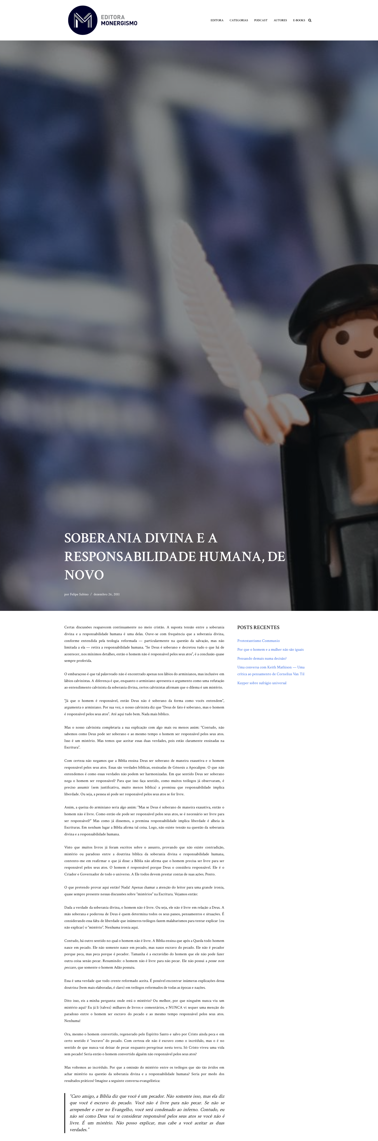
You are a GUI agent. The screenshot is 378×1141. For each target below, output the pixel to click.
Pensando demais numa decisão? (262, 658)
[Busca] (310, 20)
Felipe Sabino (79, 594)
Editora (217, 20)
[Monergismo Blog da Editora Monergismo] (102, 20)
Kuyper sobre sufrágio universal (261, 682)
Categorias (239, 20)
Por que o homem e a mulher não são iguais (270, 649)
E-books (299, 20)
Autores (280, 20)
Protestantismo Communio (258, 640)
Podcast (261, 20)
